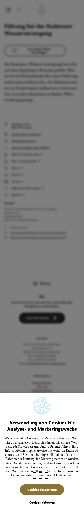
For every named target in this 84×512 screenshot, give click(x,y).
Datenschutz (64, 475)
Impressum (41, 475)
